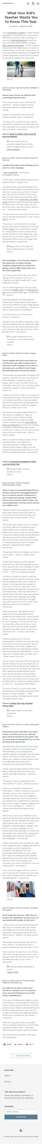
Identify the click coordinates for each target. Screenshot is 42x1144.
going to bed (18, 290)
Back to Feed (22, 1056)
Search (7, 1076)
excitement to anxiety (16, 33)
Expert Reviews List (17, 1136)
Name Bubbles (13, 149)
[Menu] (38, 3)
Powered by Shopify (31, 1136)
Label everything (10, 173)
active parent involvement (13, 45)
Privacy (7, 1082)
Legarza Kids (12, 972)
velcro (5, 219)
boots (12, 229)
